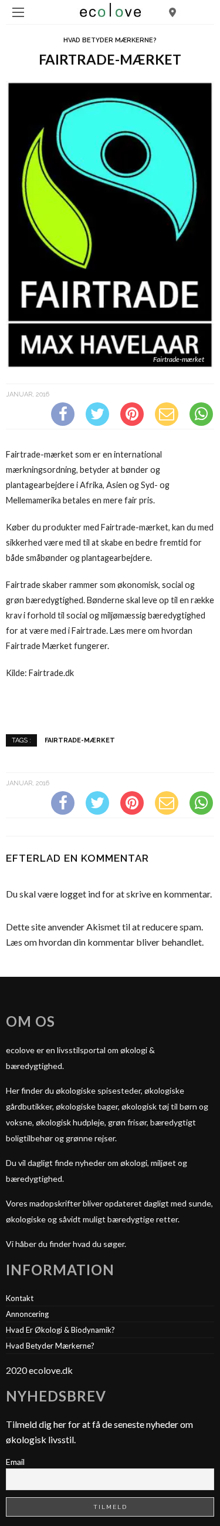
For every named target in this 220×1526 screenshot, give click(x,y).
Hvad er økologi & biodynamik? (60, 1330)
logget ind (80, 893)
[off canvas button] (18, 12)
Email (15, 1462)
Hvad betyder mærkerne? (110, 40)
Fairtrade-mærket (80, 740)
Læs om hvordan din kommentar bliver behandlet (104, 941)
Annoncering (27, 1314)
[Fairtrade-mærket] (110, 223)
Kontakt (19, 1298)
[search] (172, 12)
